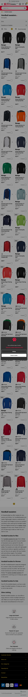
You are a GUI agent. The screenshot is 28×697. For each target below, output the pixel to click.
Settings (14, 351)
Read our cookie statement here (14, 347)
